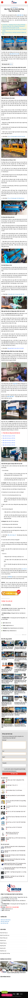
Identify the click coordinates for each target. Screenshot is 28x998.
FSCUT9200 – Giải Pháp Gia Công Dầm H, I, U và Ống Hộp (15, 872)
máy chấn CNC (10, 396)
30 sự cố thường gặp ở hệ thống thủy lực (16, 198)
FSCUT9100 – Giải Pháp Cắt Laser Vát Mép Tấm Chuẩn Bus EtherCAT (14, 877)
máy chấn (15, 383)
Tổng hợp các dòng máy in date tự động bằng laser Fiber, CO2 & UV (14, 847)
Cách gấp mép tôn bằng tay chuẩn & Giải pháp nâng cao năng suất (14, 855)
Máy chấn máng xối (12, 535)
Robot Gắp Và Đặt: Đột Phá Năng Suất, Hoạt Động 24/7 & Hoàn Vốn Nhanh (14, 860)
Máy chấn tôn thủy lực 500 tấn (9, 445)
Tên (3, 751)
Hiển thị (11, 64)
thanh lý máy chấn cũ (15, 348)
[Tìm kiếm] (26, 2)
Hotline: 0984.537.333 (7, 995)
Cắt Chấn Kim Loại (14, 7)
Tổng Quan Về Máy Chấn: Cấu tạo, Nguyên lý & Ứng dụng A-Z (13, 26)
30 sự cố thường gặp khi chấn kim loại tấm (16, 136)
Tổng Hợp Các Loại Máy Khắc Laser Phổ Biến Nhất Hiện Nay (14, 851)
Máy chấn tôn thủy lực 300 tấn (9, 440)
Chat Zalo (5, 992)
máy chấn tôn (20, 15)
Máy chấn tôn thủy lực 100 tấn (9, 436)
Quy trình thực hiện (4, 923)
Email (3, 757)
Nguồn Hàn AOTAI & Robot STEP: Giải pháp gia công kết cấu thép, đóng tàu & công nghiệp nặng (15, 864)
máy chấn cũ (24, 569)
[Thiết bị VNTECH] (14, 2)
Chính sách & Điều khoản (5, 919)
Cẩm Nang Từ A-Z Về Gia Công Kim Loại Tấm (10, 27)
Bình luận (4, 740)
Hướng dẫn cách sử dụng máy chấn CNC (16, 294)
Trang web (4, 763)
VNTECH (10, 576)
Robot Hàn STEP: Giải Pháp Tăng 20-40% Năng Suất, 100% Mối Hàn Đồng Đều (15, 868)
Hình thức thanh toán (5, 921)
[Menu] (2, 2)
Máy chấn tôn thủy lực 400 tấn (9, 442)
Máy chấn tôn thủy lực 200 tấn (9, 438)
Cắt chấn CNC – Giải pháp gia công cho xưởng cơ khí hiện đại (13, 24)
